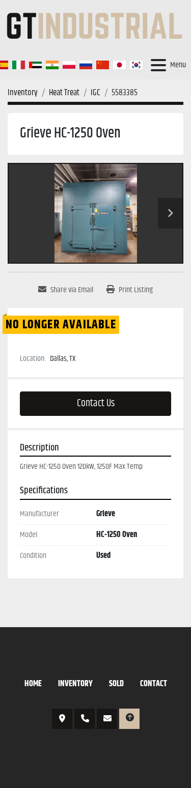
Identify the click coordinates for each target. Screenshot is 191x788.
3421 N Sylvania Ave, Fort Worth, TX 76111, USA (62, 719)
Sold (116, 684)
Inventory (75, 684)
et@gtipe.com (107, 719)
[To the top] (129, 719)
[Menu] (158, 65)
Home (33, 684)
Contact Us (96, 403)
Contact (153, 684)
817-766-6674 (84, 719)
